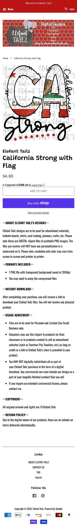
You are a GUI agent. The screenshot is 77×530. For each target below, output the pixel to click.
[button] (38, 185)
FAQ (38, 472)
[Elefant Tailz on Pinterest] (43, 496)
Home (5, 58)
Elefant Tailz (38, 509)
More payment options (38, 213)
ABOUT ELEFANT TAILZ (38, 462)
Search (38, 477)
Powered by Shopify (53, 509)
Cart (71, 9)
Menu (10, 9)
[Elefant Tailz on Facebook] (34, 496)
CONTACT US (38, 467)
